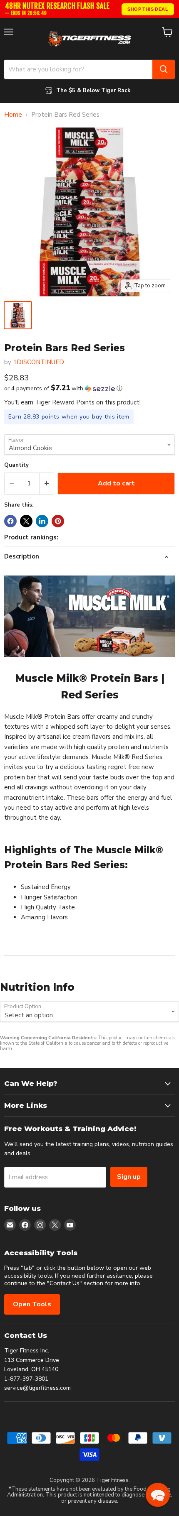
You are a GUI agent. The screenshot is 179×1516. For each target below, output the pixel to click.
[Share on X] (26, 521)
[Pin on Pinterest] (58, 521)
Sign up (129, 1176)
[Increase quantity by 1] (47, 483)
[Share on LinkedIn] (42, 521)
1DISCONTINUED (38, 362)
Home (13, 114)
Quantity (16, 465)
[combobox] (78, 69)
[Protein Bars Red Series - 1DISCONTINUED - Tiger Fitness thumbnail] (18, 315)
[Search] (163, 69)
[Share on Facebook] (10, 521)
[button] (89, 388)
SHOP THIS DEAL (147, 9)
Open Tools (32, 1304)
